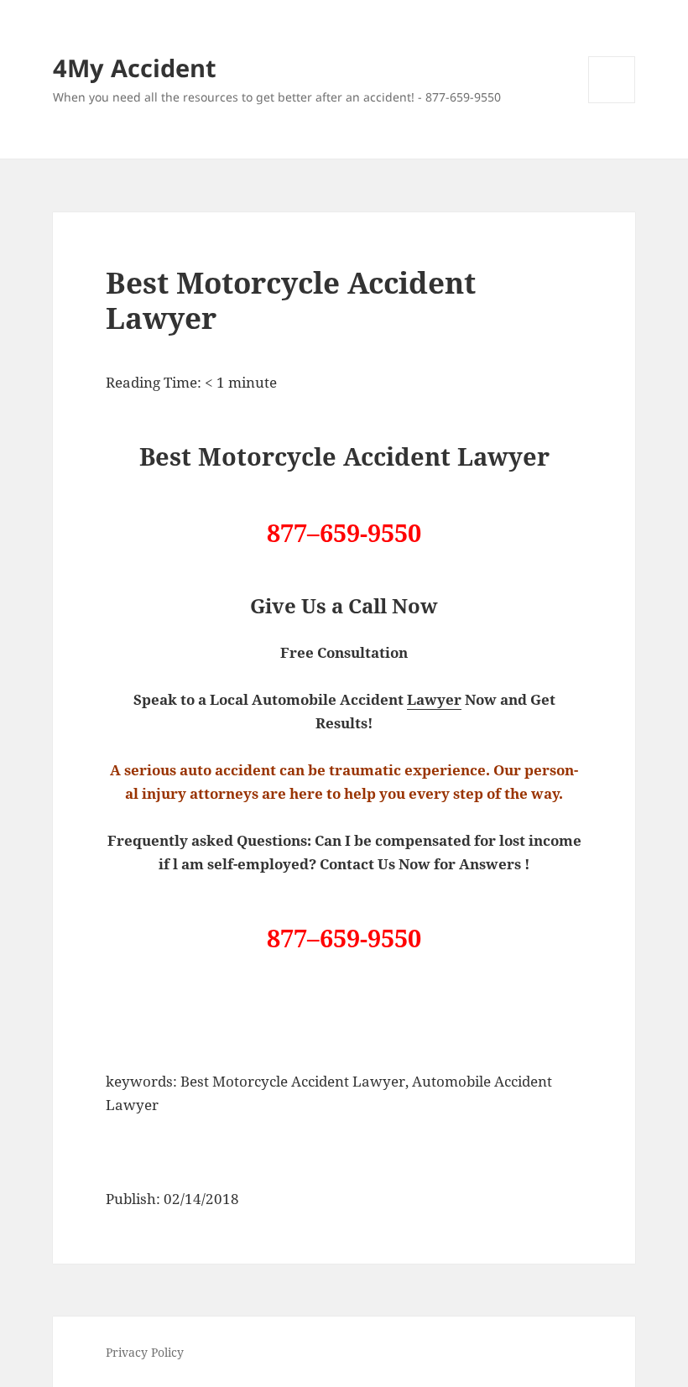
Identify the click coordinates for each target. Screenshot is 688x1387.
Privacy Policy (145, 1352)
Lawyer (434, 699)
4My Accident (134, 67)
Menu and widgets (612, 102)
